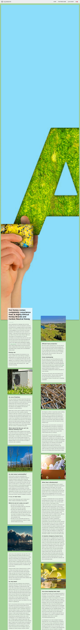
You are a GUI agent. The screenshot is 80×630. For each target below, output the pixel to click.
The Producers (62, 1)
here (63, 365)
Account (71, 1)
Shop (55, 1)
